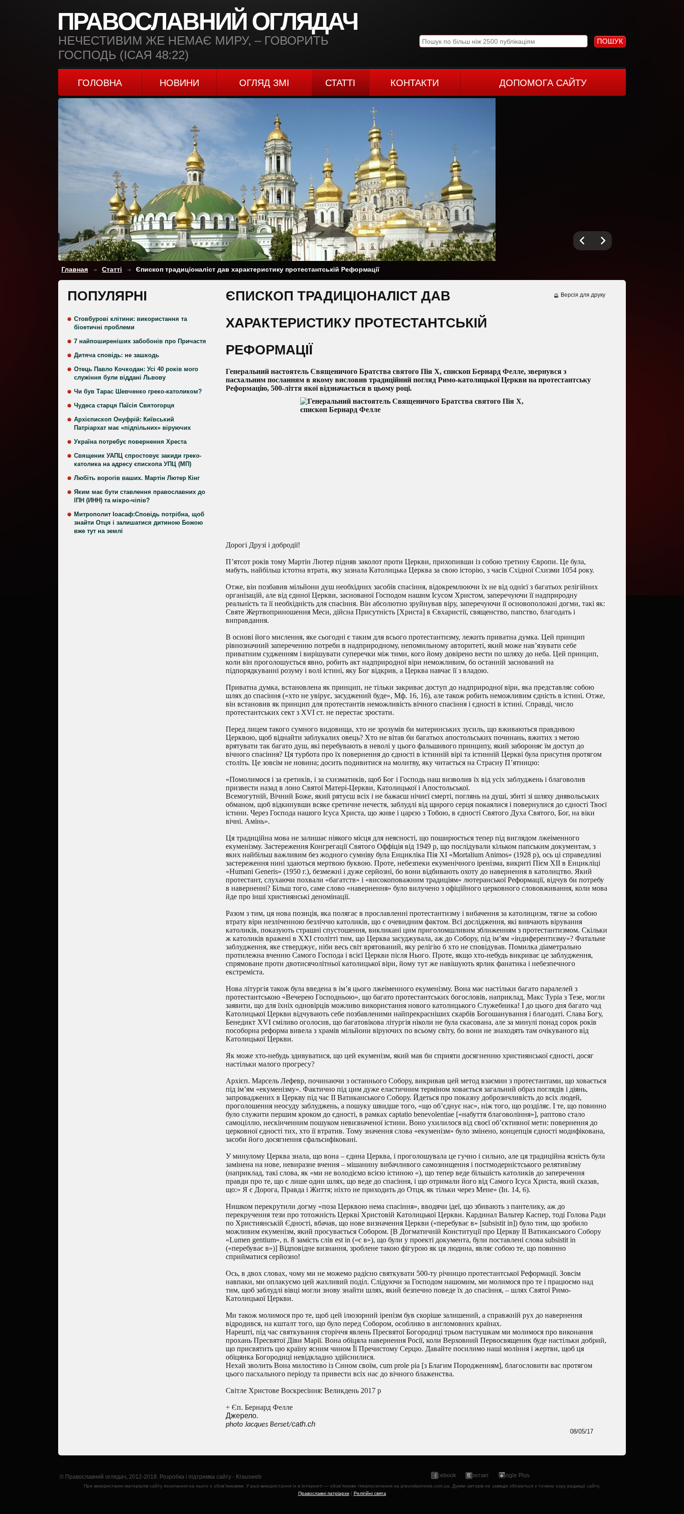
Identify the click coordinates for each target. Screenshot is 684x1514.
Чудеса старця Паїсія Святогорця (124, 405)
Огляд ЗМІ (264, 83)
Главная (74, 269)
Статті (340, 83)
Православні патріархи (323, 1493)
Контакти (414, 83)
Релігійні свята (370, 1493)
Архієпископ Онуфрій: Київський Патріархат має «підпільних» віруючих (132, 423)
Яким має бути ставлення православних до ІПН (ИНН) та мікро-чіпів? (139, 496)
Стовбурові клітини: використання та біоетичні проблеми (130, 323)
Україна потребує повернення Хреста (130, 441)
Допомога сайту (543, 83)
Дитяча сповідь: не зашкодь (116, 355)
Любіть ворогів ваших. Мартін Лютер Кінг (137, 477)
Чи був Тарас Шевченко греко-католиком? (138, 391)
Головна (100, 83)
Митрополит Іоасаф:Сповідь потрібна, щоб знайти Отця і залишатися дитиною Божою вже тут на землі (139, 522)
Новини (179, 83)
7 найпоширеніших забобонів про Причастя (140, 341)
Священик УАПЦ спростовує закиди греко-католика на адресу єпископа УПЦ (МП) (137, 459)
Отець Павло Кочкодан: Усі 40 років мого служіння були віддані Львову (136, 373)
